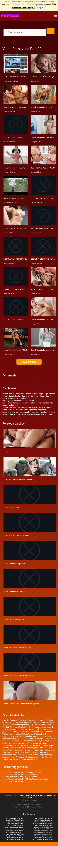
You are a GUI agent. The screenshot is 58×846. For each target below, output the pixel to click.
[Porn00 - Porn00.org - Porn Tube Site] (16, 285)
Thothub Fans (7, 727)
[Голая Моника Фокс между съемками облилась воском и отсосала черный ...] (43, 73)
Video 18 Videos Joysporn (14, 563)
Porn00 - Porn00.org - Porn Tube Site (18, 289)
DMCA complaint (47, 414)
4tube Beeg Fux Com (31, 725)
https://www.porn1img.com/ (43, 832)
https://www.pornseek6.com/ (43, 825)
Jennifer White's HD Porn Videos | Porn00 (20, 228)
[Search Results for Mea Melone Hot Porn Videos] (16, 164)
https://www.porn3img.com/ (43, 836)
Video (6, 451)
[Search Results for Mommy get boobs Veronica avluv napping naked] (43, 346)
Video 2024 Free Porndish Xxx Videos (19, 676)
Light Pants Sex (21, 727)
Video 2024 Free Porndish (14, 619)
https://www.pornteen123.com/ (43, 827)
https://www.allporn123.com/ (43, 829)
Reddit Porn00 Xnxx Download (25, 759)
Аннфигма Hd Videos (11, 745)
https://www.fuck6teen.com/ (43, 822)
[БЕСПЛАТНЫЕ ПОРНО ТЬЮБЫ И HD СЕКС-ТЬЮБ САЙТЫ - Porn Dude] (16, 133)
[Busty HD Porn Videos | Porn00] (43, 164)
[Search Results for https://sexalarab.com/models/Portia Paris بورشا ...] (43, 103)
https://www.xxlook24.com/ (14, 839)
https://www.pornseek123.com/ (43, 824)
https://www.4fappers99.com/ (15, 820)
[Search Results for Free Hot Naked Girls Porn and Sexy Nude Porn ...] (43, 315)
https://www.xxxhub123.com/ (15, 834)
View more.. (29, 361)
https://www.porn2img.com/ (43, 834)
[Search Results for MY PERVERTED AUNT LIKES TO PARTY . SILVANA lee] (16, 346)
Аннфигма (20, 757)
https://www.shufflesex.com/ (15, 829)
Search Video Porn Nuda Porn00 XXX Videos (20, 774)
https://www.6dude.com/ (15, 824)
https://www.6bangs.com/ (15, 822)
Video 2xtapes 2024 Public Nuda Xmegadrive (22, 704)
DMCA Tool (31, 798)
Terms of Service (32, 795)
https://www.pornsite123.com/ (14, 827)
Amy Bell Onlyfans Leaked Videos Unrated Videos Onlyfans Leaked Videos (27, 742)
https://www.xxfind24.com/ (14, 838)
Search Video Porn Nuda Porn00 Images (18, 781)
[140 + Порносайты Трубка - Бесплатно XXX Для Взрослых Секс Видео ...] (16, 73)
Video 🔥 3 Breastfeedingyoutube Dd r (19, 479)
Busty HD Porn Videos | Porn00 (43, 168)
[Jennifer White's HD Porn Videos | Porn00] (16, 224)
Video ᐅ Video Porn (11, 507)
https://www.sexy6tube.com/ (43, 820)
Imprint (21, 795)
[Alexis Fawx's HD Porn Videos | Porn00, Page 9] (16, 103)
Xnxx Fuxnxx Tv (47, 725)
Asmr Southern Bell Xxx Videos (21, 748)
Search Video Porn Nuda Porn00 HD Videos (19, 777)
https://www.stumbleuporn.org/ (43, 839)
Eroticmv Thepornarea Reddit (27, 722)
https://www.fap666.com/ (15, 825)
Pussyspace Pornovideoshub (24, 741)
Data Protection (46, 795)
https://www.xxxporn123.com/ (15, 836)
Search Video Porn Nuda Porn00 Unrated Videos (21, 772)
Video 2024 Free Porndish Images (17, 648)
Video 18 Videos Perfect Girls (15, 591)
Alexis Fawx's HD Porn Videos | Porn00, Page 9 (22, 107)
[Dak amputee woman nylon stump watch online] (16, 194)
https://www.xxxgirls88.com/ (43, 818)
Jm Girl (23, 745)
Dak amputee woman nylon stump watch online (22, 198)
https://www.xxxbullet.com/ (14, 832)
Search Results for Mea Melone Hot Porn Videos (23, 168)
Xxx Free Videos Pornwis (29, 755)
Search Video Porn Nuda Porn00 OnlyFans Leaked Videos (25, 779)
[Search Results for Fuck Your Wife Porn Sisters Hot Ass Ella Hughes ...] (43, 133)
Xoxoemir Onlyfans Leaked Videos (24, 736)
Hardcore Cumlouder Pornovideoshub (28, 738)
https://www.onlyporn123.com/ (43, 831)
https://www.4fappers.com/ (14, 818)
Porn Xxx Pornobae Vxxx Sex (14, 720)
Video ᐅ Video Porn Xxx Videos (16, 535)
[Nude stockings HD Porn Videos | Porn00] (43, 285)
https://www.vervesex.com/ (14, 831)
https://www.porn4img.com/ (43, 838)
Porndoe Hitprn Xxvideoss (37, 752)
